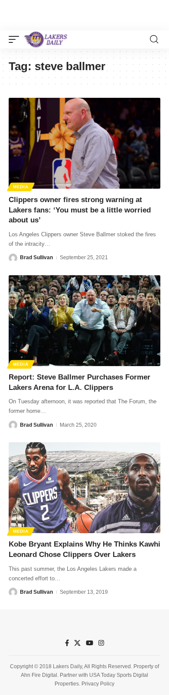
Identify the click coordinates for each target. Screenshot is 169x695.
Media (21, 186)
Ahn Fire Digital (39, 675)
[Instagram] (101, 643)
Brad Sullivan (36, 257)
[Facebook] (67, 643)
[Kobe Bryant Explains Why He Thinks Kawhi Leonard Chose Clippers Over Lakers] (84, 487)
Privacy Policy (97, 684)
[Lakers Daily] (45, 39)
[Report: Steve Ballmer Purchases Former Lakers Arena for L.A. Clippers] (84, 320)
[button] (16, 39)
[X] (77, 643)
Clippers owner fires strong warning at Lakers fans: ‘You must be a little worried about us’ (80, 210)
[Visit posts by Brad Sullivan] (13, 258)
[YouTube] (89, 643)
